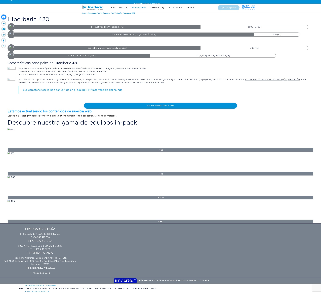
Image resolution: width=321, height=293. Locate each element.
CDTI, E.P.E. (204, 280)
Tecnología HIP (175, 8)
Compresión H (157, 8)
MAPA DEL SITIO (124, 288)
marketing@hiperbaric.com (31, 116)
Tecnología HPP (138, 8)
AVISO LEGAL (24, 288)
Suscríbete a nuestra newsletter (147, 4)
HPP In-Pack (116, 13)
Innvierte (173, 280)
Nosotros (123, 8)
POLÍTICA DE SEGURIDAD (82, 288)
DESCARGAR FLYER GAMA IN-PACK (160, 106)
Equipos (106, 13)
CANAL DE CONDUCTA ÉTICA (105, 288)
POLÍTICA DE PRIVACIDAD (41, 288)
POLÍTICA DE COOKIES (62, 288)
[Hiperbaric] (92, 7)
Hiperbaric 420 (129, 13)
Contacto (190, 8)
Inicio (113, 8)
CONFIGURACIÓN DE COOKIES (144, 288)
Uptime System (228, 8)
